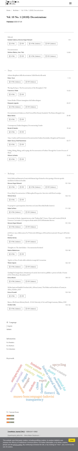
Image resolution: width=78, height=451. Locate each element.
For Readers (10, 342)
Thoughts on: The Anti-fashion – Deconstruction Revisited (25, 248)
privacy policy (17, 444)
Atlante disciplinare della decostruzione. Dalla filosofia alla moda (27, 75)
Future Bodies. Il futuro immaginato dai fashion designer (24, 100)
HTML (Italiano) (36, 44)
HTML (13, 44)
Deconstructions (13, 50)
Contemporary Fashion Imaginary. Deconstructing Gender (25, 125)
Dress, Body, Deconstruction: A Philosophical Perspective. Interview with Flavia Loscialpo (34, 193)
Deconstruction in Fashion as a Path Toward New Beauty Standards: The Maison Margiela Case (36, 113)
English (9, 326)
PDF (22, 44)
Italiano (9, 329)
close (72, 440)
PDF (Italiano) (51, 44)
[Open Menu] (70, 3)
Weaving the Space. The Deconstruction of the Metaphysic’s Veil (27, 88)
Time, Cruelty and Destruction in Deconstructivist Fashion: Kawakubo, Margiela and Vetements (36, 138)
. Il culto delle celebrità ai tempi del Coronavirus (27, 260)
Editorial (10, 37)
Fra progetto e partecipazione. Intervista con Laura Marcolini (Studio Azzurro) (31, 206)
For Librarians (11, 349)
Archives (16, 10)
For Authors (10, 346)
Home (8, 10)
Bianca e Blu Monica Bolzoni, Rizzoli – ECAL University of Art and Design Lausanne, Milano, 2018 (37, 302)
